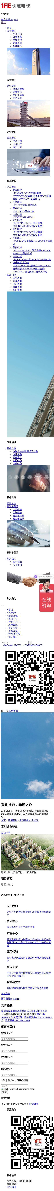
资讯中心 (11, 138)
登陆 (3, 22)
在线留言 (5, 993)
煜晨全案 (42, 1011)
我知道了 (34, 1104)
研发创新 (17, 37)
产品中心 (11, 187)
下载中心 (17, 463)
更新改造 (11, 503)
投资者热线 (18, 518)
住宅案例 (17, 277)
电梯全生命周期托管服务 (25, 451)
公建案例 (17, 284)
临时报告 (17, 509)
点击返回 (33, 820)
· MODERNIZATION (23, 217)
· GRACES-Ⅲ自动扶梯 (33, 268)
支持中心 (17, 460)
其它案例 (17, 290)
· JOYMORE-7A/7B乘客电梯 (27, 193)
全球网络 (17, 46)
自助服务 (17, 454)
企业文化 (11, 86)
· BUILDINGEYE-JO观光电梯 (27, 223)
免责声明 (17, 1017)
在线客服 (13, 710)
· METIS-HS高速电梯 (23, 211)
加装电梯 (17, 214)
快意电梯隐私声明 (10, 999)
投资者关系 (12, 506)
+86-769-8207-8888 (11, 645)
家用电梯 (5, 1011)
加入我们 (11, 558)
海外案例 (17, 287)
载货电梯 (17, 247)
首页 (9, 28)
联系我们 (17, 561)
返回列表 (5, 832)
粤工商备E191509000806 (17, 1020)
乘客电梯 (17, 190)
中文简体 (5, 19)
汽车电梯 (17, 256)
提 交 (4, 1092)
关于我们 (11, 31)
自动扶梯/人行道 (21, 262)
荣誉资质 (17, 43)
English (14, 19)
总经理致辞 (18, 89)
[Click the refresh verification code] (17, 1089)
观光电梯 (17, 220)
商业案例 (17, 281)
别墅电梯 (17, 202)
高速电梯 (17, 208)
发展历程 (17, 40)
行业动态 (17, 144)
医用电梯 (17, 238)
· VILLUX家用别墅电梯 (25, 205)
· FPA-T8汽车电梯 (22, 259)
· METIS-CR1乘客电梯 (28, 199)
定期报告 (17, 512)
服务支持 (11, 448)
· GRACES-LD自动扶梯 (24, 265)
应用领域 (11, 274)
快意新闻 (17, 141)
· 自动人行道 (40, 271)
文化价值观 (18, 95)
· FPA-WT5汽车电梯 (41, 259)
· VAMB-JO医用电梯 (23, 241)
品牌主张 (17, 92)
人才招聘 (17, 564)
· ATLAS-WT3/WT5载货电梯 (27, 250)
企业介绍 (17, 34)
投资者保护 (18, 515)
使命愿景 (17, 98)
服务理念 (17, 457)
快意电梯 (33, 1011)
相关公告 (17, 147)
